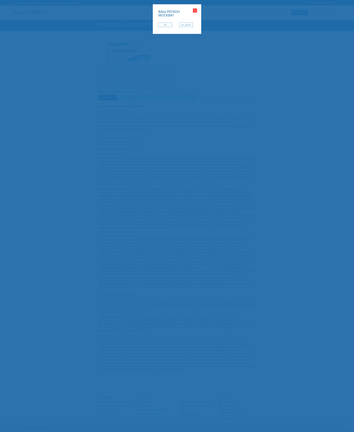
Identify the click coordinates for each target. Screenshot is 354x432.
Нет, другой (186, 25)
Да (165, 25)
